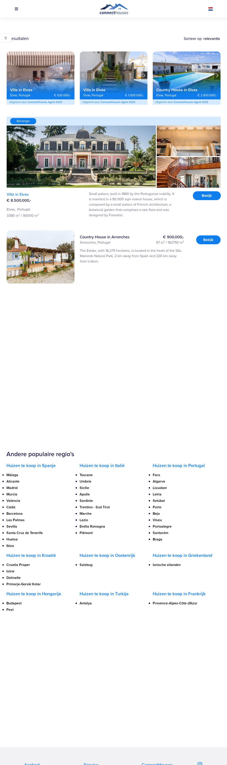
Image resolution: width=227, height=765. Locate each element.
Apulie (85, 494)
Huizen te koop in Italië (102, 465)
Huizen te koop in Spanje (31, 465)
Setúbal (159, 500)
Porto (157, 507)
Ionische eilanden (167, 564)
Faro (156, 474)
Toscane (86, 474)
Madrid (12, 487)
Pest (10, 609)
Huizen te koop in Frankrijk (179, 593)
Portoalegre (162, 526)
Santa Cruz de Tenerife (24, 532)
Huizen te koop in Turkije (104, 593)
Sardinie (86, 500)
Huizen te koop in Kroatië (31, 555)
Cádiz (11, 507)
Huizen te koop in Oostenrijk (107, 555)
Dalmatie (13, 577)
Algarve (159, 481)
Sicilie (84, 487)
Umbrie (85, 481)
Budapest (14, 603)
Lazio (84, 519)
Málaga (12, 474)
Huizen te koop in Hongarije (33, 593)
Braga (157, 539)
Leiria (157, 494)
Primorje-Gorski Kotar (23, 584)
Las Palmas (15, 519)
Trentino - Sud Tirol (95, 507)
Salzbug (86, 564)
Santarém (160, 532)
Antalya (86, 603)
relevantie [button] (212, 38)
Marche (86, 513)
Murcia (11, 494)
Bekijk (207, 195)
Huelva (12, 539)
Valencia (13, 500)
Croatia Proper (18, 564)
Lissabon (160, 487)
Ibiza (10, 545)
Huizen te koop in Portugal (179, 465)
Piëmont (86, 532)
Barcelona (14, 513)
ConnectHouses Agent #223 (45, 102)
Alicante (13, 481)
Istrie (10, 571)
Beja (156, 513)
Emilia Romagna (92, 526)
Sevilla (11, 526)
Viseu (157, 519)
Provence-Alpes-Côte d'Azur (175, 603)
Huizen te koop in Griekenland (182, 555)
